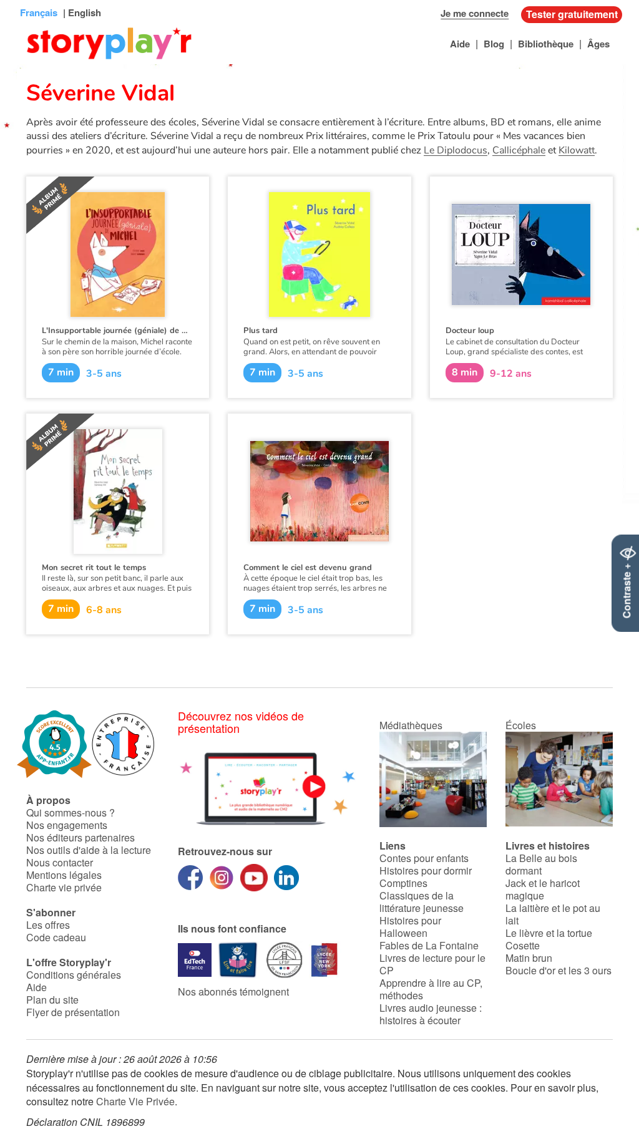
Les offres (48, 925)
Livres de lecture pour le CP (432, 964)
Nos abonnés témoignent (233, 991)
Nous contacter (59, 862)
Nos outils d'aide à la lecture (88, 850)
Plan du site (52, 999)
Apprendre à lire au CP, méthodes (430, 989)
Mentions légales (64, 875)
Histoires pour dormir (425, 870)
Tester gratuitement (572, 14)
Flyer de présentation (73, 1012)
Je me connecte (475, 13)
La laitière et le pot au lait (552, 914)
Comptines (403, 883)
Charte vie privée (64, 887)
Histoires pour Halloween (410, 926)
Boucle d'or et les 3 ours (558, 970)
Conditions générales (73, 974)
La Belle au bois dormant (541, 864)
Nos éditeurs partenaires (80, 837)
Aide (460, 44)
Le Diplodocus (455, 150)
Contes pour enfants (424, 858)
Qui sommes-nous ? (70, 812)
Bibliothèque (545, 44)
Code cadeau (56, 937)
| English (81, 12)
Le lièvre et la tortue (548, 933)
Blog (494, 44)
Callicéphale (518, 150)
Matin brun (528, 958)
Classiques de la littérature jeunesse (421, 901)
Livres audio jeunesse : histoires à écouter (430, 1014)
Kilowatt (577, 150)
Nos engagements (66, 825)
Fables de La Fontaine (429, 945)
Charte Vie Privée (135, 1101)
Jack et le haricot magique (542, 889)
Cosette (522, 945)
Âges (598, 44)
